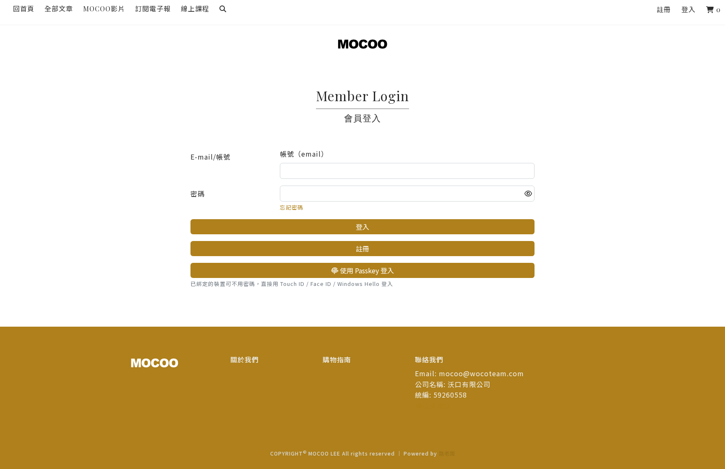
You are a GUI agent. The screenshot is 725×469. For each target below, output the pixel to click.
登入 (688, 9)
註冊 (664, 9)
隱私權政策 (433, 406)
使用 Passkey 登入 (366, 270)
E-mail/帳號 (210, 157)
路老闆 (447, 453)
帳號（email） (304, 154)
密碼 (197, 194)
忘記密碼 (291, 207)
